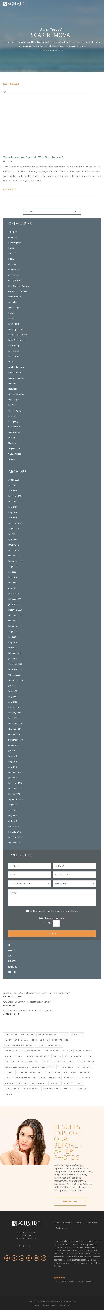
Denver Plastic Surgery (58, 1051)
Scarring (11, 437)
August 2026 (13, 480)
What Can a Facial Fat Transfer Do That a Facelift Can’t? (27, 1010)
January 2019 (14, 777)
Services (11, 951)
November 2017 (15, 842)
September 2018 (15, 799)
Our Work (12, 962)
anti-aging (27, 1035)
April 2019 (12, 767)
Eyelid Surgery (14, 307)
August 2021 (13, 631)
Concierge (67, 1222)
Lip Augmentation (16, 378)
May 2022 (12, 582)
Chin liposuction (15, 280)
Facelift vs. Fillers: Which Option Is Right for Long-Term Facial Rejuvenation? (36, 993)
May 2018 (12, 815)
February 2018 (14, 832)
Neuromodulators (16, 394)
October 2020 (14, 674)
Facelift (11, 318)
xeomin (9, 1094)
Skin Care (12, 443)
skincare (83, 1089)
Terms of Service (49, 1305)
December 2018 (15, 783)
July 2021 (12, 637)
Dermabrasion (14, 296)
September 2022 (15, 561)
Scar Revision (14, 432)
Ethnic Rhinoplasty (37, 1056)
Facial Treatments (16, 340)
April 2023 (12, 539)
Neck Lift (12, 383)
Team (10, 956)
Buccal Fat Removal (16, 1040)
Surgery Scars (14, 448)
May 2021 (12, 642)
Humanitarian (91, 1222)
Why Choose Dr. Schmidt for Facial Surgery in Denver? (27, 1001)
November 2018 (15, 788)
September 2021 (15, 626)
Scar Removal (14, 426)
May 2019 (12, 761)
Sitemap (36, 1305)
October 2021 (14, 620)
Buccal (11, 259)
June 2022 (12, 577)
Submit (52, 934)
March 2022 (13, 593)
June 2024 (12, 507)
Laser (8, 1078)
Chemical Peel (14, 269)
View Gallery (70, 1201)
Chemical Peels (61, 1040)
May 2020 (12, 696)
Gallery (79, 1222)
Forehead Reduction (17, 367)
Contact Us (12, 967)
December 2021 (15, 609)
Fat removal (13, 351)
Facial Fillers (13, 324)
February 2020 (14, 712)
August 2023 (13, 528)
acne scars (11, 1035)
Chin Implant (13, 275)
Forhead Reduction (56, 1072)
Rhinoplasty (13, 421)
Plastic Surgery (14, 410)
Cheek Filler (13, 264)
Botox (11, 248)
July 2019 (12, 750)
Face (89, 1056)
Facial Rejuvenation (16, 1067)
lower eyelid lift (50, 1078)
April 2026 (12, 490)
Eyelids (11, 313)
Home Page (12, 972)
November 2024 (15, 501)
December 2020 (15, 664)
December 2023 (15, 523)
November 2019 (15, 729)
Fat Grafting (13, 345)
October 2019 (14, 734)
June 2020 (12, 691)
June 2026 (12, 485)
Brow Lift (12, 253)
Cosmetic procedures (17, 291)
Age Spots (12, 231)
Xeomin (11, 459)
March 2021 (13, 647)
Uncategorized (14, 454)
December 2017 (15, 837)
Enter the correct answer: (52, 918)
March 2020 (13, 707)
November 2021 (15, 615)
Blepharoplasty (14, 242)
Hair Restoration (15, 372)
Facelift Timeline (28, 1062)
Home (5, 84)
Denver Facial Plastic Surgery (22, 1051)
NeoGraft (12, 389)
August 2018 (13, 804)
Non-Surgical (14, 399)
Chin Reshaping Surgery (18, 286)
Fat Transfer (13, 356)
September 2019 (15, 739)
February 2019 (14, 772)
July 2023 (12, 534)
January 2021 (14, 658)
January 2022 (14, 604)
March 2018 (13, 826)
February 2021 (14, 653)
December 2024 (15, 496)
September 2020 (15, 680)
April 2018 (12, 821)
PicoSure (12, 405)
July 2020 (12, 685)
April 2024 (12, 517)
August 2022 (13, 566)
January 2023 (14, 544)
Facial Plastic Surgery (17, 334)
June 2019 (12, 756)
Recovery (12, 416)
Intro (10, 945)
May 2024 (12, 512)
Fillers (10, 361)
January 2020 (14, 718)
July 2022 (12, 572)
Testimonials (61, 1228)
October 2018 (14, 794)
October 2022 (14, 555)
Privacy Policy (66, 1305)
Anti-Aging (12, 237)
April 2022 (12, 588)
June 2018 (12, 810)
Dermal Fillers (14, 302)
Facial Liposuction (16, 329)
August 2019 (13, 745)
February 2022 (14, 599)
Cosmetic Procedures (48, 1045)
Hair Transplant (81, 1072)
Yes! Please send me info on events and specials (54, 911)
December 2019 (15, 723)
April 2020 (12, 702)
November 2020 (15, 669)
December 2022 (15, 550)
